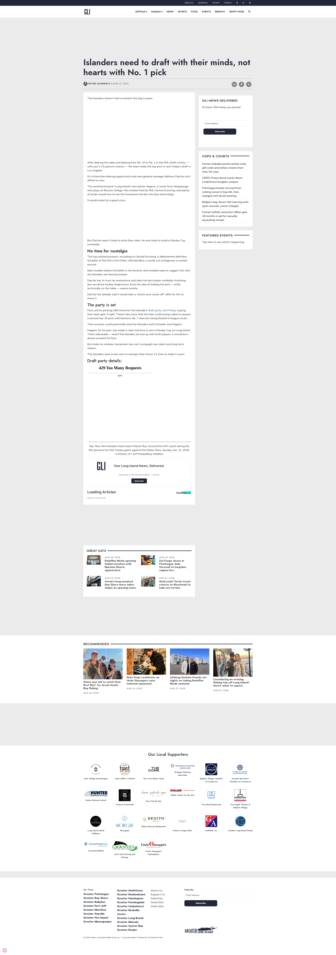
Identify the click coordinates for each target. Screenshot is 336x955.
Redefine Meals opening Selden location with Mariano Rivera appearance (120, 565)
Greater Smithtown (130, 890)
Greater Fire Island (95, 917)
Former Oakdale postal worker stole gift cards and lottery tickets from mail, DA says (224, 167)
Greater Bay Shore (95, 898)
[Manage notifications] (5, 950)
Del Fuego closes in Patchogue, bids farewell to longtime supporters (172, 565)
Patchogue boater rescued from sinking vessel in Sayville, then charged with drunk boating (221, 191)
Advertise (203, 3)
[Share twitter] (248, 84)
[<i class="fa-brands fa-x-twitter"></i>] (243, 3)
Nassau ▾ (156, 11)
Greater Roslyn (127, 929)
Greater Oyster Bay (130, 925)
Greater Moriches (94, 909)
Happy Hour (236, 11)
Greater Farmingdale (131, 902)
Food (194, 11)
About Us (189, 3)
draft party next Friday (162, 310)
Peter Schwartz (99, 83)
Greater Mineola (127, 922)
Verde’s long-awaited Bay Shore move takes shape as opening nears (120, 584)
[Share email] (234, 84)
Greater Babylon (94, 901)
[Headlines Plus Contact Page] (184, 493)
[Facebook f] (237, 3)
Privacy (228, 3)
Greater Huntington (130, 898)
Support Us (158, 894)
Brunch (220, 11)
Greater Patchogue (96, 894)
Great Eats (157, 902)
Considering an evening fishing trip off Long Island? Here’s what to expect (231, 682)
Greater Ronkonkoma (131, 894)
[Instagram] (250, 3)
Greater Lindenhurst (130, 906)
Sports (182, 11)
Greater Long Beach (130, 918)
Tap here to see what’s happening (223, 242)
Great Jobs (157, 906)
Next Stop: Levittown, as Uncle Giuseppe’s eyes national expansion (143, 680)
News (170, 11)
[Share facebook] (241, 84)
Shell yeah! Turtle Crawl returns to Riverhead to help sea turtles (175, 584)
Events (206, 11)
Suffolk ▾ (141, 11)
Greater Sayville (94, 913)
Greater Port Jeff (94, 905)
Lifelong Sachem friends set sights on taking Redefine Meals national (188, 680)
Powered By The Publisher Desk (150, 937)
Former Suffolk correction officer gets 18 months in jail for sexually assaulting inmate (224, 216)
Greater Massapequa (97, 921)
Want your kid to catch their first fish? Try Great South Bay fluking (102, 685)
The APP (216, 3)
